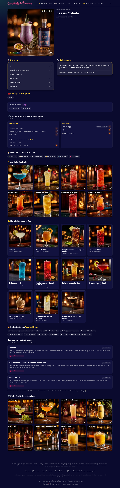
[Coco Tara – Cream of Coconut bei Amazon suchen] (56, 145)
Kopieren (27, 108)
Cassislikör (13, 70)
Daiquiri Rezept (30, 334)
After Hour (62, 156)
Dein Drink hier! (16, 53)
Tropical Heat (67, 9)
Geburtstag (23, 156)
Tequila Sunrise (13, 331)
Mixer (10, 97)
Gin (10, 66)
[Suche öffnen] (110, 3)
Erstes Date (74, 156)
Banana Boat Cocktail (15, 334)
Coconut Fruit (54, 334)
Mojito (63, 331)
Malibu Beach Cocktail (51, 331)
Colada (70, 17)
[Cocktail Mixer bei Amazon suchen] (109, 130)
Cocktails (59, 9)
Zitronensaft (13, 78)
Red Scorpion (42, 334)
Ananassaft (13, 86)
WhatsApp (16, 108)
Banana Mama (73, 331)
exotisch (12, 156)
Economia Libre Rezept (88, 331)
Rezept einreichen (39, 471)
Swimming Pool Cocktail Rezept (31, 331)
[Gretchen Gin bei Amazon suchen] (56, 134)
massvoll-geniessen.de (70, 467)
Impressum (49, 471)
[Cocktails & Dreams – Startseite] (20, 3)
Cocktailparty (37, 156)
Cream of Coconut (15, 74)
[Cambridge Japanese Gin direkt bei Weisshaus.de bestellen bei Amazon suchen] (56, 131)
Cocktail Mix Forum (61, 471)
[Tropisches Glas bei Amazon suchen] (109, 133)
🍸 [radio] (42, 10)
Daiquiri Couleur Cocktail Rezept (81, 334)
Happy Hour (50, 156)
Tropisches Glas (61, 17)
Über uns (29, 471)
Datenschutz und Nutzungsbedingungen (81, 471)
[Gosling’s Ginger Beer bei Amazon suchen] (56, 128)
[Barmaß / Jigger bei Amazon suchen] (109, 126)
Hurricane (64, 334)
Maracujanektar (15, 82)
